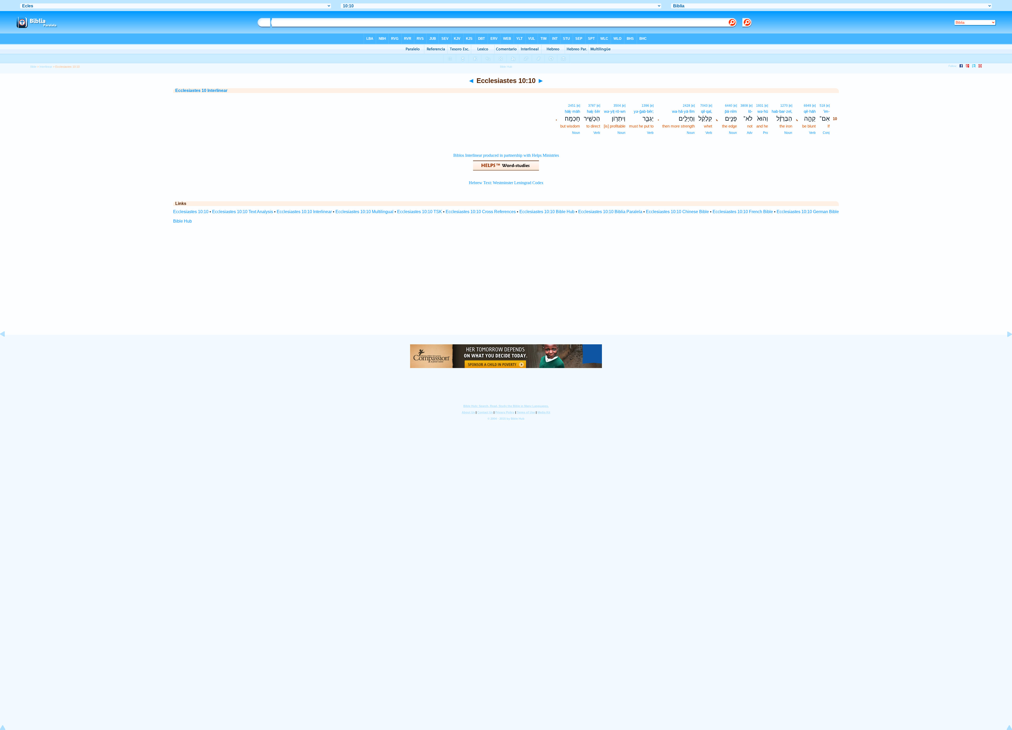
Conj (826, 133)
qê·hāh (810, 111)
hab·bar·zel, (782, 111)
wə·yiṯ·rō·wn (614, 111)
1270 (784, 105)
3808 (744, 105)
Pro (765, 133)
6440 (728, 105)
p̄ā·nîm (731, 111)
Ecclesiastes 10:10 (190, 211)
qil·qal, (706, 111)
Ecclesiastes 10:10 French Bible (743, 211)
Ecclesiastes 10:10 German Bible (808, 211)
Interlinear (46, 66)
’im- (826, 111)
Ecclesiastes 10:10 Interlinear (304, 211)
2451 (572, 105)
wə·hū (762, 111)
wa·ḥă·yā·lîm (683, 111)
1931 (759, 105)
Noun (788, 133)
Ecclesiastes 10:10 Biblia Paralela (610, 211)
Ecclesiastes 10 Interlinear (201, 90)
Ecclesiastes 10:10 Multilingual (364, 211)
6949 (807, 105)
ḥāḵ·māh (572, 111)
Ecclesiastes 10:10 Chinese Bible (677, 211)
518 (822, 105)
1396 (645, 105)
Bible (33, 66)
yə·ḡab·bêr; (644, 111)
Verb (812, 133)
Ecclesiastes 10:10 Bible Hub (547, 211)
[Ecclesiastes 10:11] (1005, 346)
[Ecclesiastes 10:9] (6, 346)
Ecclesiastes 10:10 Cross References (481, 211)
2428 (686, 105)
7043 (704, 105)
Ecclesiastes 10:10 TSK (419, 211)
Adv (749, 133)
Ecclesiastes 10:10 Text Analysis (242, 211)
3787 (592, 105)
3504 (617, 105)
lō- (750, 111)
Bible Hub (182, 221)
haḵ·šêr (593, 111)
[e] (828, 105)
